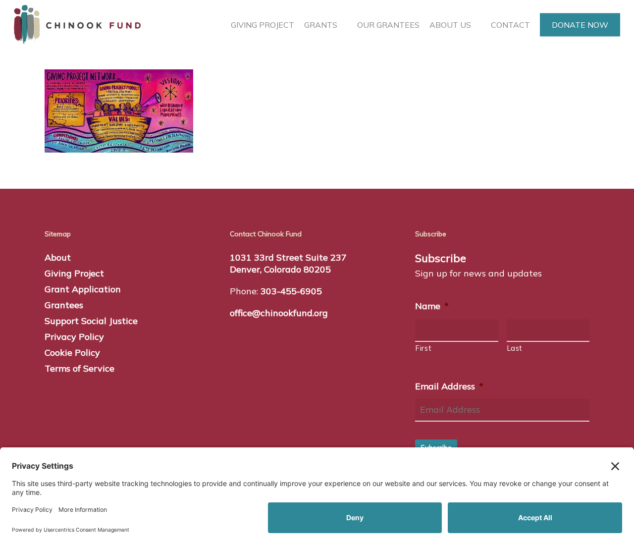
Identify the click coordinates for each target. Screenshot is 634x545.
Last (515, 348)
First (423, 348)
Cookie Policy (72, 352)
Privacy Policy (74, 336)
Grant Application (83, 289)
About (58, 257)
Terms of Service (79, 368)
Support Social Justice (91, 321)
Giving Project (74, 273)
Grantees (64, 305)
